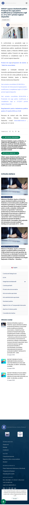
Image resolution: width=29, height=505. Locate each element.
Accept (15, 498)
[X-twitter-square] (12, 488)
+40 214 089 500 (7, 482)
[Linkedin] (9, 488)
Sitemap (5, 447)
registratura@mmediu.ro (9, 485)
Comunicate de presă (8, 456)
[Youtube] (15, 488)
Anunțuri (5, 462)
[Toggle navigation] (21, 3)
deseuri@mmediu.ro (20, 120)
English (15, 267)
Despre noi (6, 444)
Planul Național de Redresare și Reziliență (14, 468)
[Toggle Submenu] (25, 281)
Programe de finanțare (9, 471)
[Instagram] (7, 488)
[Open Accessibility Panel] (3, 501)
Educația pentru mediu (9, 473)
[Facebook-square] (4, 488)
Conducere (6, 450)
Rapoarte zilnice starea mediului (11, 459)
